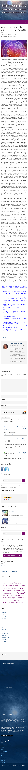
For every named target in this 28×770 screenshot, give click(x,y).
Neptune (18, 593)
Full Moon (12, 588)
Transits (11, 337)
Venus (9, 602)
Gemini (17, 588)
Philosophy (4, 751)
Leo (24, 588)
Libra (4, 590)
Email (3, 399)
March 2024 (4, 629)
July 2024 (4, 625)
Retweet (9, 722)
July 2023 (4, 641)
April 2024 (4, 627)
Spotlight (19, 598)
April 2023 (4, 648)
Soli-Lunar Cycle (11, 599)
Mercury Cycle (16, 592)
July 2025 (4, 614)
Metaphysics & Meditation (9, 571)
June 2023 (4, 643)
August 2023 (4, 639)
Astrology (4, 566)
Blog (2, 756)
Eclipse (19, 587)
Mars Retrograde (19, 590)
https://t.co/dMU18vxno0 (6, 721)
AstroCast (4, 337)
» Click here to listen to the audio (12, 555)
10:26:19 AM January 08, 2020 (17, 727)
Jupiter (21, 588)
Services (3, 760)
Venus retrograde (15, 602)
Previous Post (6, 365)
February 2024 (5, 631)
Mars (13, 590)
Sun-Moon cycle (9, 600)
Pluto (18, 595)
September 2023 (5, 637)
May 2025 (4, 618)
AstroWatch (11, 519)
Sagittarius (9, 597)
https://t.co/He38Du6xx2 (11, 732)
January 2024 (5, 633)
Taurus (15, 600)
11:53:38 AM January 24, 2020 (17, 721)
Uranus (5, 602)
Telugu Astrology (8, 429)
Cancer (23, 585)
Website (3, 405)
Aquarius (5, 583)
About (2, 749)
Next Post (22, 365)
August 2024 (4, 622)
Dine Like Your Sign (13, 587)
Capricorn (5, 587)
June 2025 (4, 616)
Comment (4, 378)
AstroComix (20, 583)
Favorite (12, 722)
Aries (8, 583)
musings (14, 593)
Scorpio (19, 597)
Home (2, 747)
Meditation (5, 592)
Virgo (22, 602)
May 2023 (4, 645)
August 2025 (4, 612)
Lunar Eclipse (8, 590)
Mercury (9, 592)
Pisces (14, 595)
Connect (3, 762)
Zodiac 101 (3, 758)
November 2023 (5, 635)
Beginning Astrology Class (15, 585)
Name (3, 394)
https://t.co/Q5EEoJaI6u (6, 727)
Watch (2, 753)
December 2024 (5, 620)
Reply (6, 722)
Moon (11, 593)
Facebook (3, 722)
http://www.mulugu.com (10, 434)
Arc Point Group (23, 767)
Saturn (14, 597)
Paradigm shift (9, 595)
